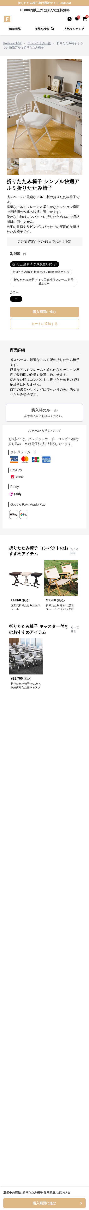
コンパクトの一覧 (39, 43)
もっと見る (74, 550)
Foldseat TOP (12, 43)
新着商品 (15, 29)
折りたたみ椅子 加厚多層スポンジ (34, 264)
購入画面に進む (44, 312)
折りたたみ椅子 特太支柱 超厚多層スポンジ (41, 272)
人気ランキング (74, 29)
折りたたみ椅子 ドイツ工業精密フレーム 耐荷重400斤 (43, 281)
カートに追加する (44, 323)
